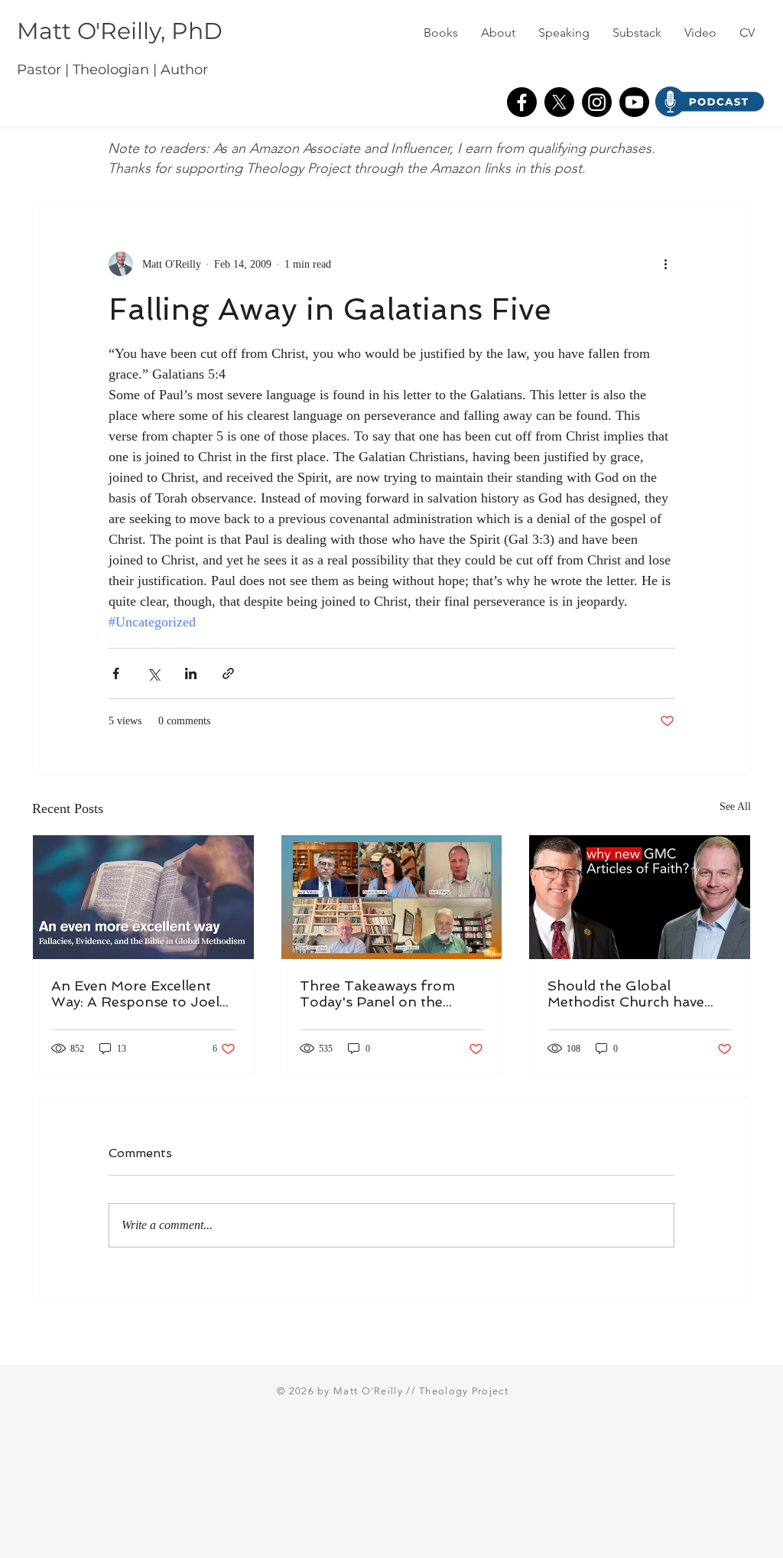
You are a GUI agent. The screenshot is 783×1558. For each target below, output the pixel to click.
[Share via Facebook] (116, 673)
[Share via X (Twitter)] (153, 673)
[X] (559, 102)
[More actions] (665, 264)
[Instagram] (597, 102)
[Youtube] (634, 102)
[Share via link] (228, 673)
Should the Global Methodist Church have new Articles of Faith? (625, 993)
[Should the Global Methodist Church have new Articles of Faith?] (639, 897)
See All (735, 806)
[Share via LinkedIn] (191, 673)
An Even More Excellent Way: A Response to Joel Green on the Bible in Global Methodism (135, 993)
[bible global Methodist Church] (143, 897)
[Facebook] (522, 102)
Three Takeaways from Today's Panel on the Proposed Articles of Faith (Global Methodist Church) (390, 993)
